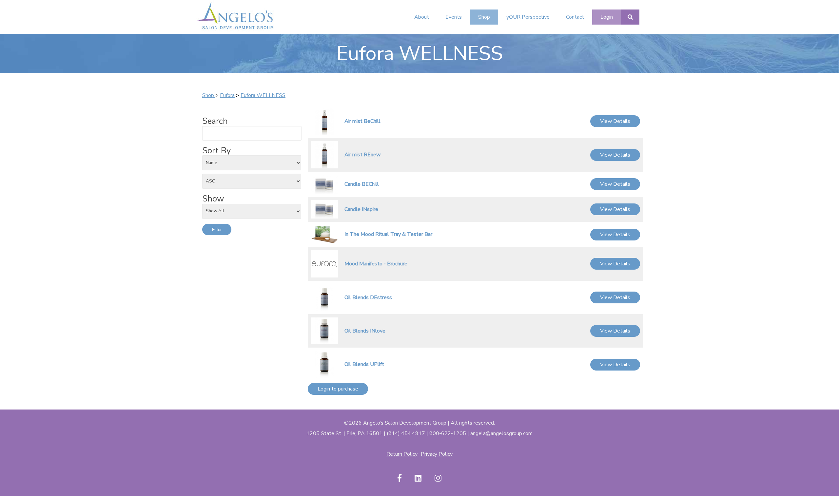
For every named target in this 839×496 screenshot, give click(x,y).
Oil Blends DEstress (368, 297)
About (421, 17)
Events (453, 17)
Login (606, 17)
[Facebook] (399, 478)
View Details (615, 121)
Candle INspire (361, 209)
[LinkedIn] (418, 478)
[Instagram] (438, 478)
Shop (484, 17)
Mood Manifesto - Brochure (375, 263)
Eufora (227, 95)
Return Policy (402, 454)
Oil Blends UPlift (364, 364)
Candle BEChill (361, 184)
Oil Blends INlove (364, 330)
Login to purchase (338, 388)
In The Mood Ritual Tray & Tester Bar (388, 234)
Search (215, 121)
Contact (575, 17)
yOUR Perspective (528, 17)
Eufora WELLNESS (263, 95)
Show (213, 199)
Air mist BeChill (362, 121)
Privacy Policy (437, 454)
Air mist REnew (362, 154)
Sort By (216, 150)
